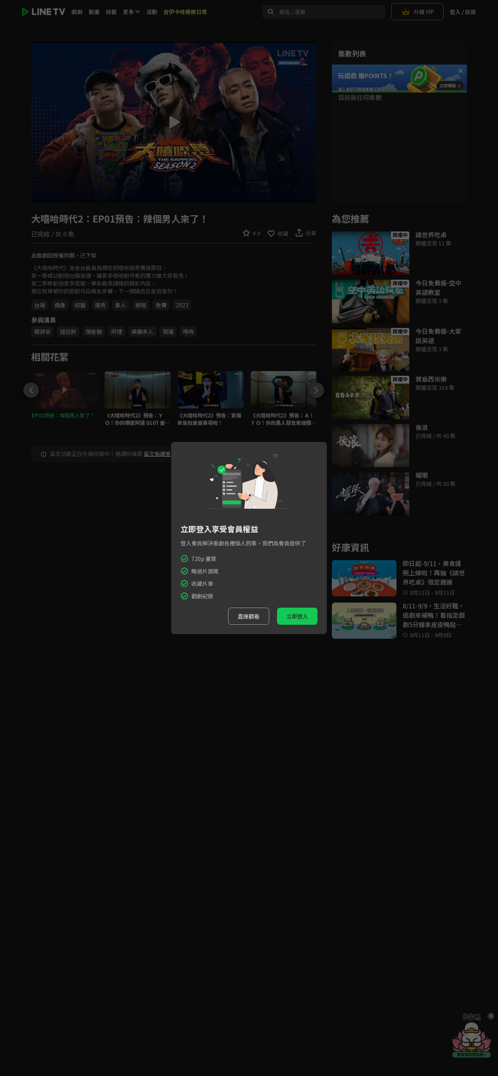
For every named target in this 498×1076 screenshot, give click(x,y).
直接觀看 (249, 616)
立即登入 (297, 616)
